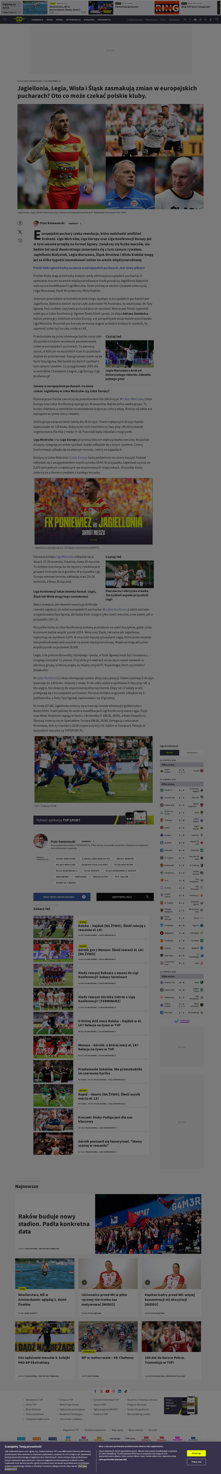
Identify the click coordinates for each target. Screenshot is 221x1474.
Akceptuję (196, 1453)
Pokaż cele (196, 1462)
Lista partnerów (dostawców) (113, 1459)
